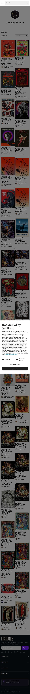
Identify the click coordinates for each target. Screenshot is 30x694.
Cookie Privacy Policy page (11, 354)
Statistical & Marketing (22, 359)
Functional (7, 359)
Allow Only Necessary (15, 364)
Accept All (15, 369)
